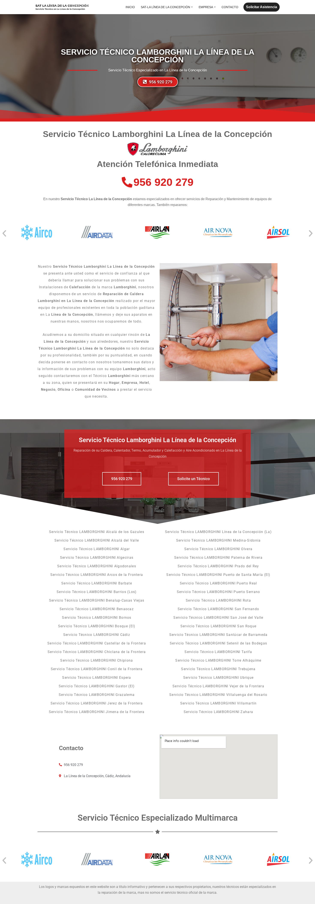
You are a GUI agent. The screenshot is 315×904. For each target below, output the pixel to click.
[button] (192, 7)
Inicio (130, 7)
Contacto (230, 7)
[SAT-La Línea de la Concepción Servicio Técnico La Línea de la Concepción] (62, 7)
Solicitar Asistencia (261, 7)
